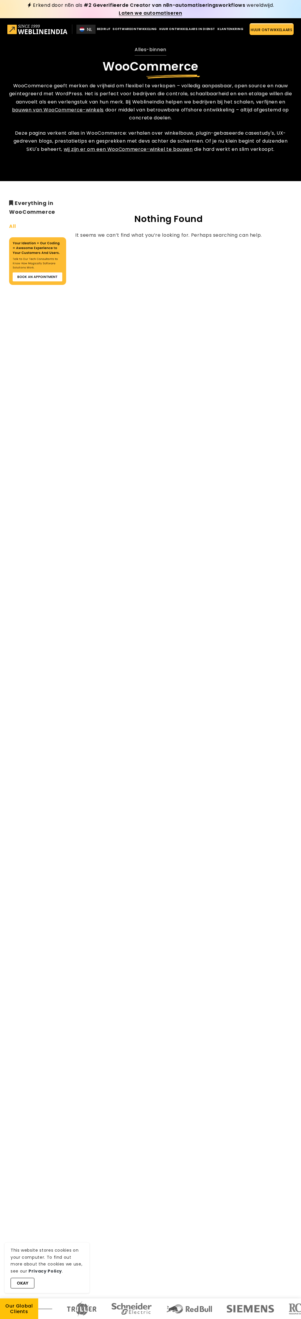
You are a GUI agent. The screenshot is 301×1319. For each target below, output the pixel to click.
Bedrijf (103, 29)
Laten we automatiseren (150, 13)
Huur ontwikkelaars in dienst (187, 29)
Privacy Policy (45, 1271)
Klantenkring (231, 29)
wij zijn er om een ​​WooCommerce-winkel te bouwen (128, 149)
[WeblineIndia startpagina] (37, 30)
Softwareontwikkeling (135, 29)
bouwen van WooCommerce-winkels (58, 109)
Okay (22, 1283)
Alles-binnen (150, 49)
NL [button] (89, 29)
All (12, 226)
